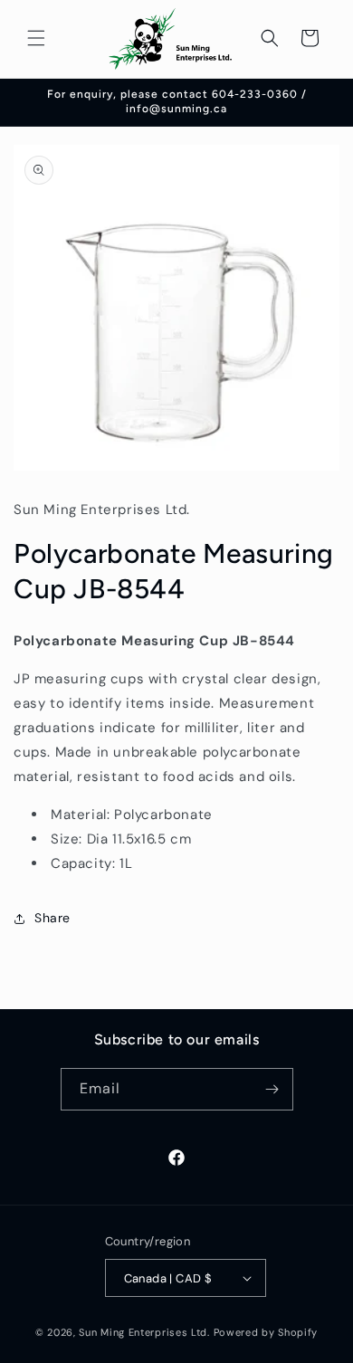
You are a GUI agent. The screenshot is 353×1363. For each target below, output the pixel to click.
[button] (36, 38)
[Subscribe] (272, 1089)
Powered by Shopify (266, 1332)
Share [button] (52, 918)
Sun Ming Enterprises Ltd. (144, 1332)
